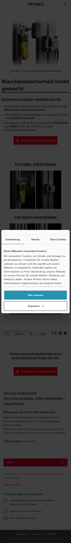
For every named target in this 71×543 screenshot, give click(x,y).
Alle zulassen (35, 295)
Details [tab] (35, 239)
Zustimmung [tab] (12, 239)
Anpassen (34, 306)
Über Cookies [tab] (58, 239)
